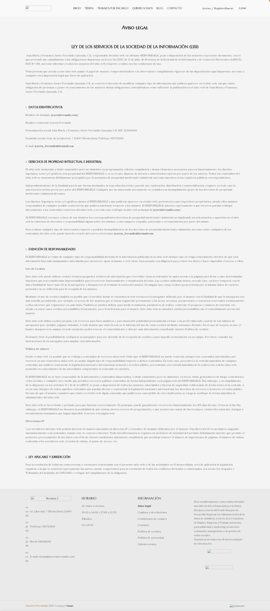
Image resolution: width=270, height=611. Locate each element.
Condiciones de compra (152, 518)
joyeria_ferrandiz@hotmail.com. (134, 233)
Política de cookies (149, 531)
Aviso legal (144, 506)
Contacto (143, 525)
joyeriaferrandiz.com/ (65, 115)
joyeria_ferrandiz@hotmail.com (54, 146)
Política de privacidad (151, 537)
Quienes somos (147, 544)
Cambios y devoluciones (152, 512)
